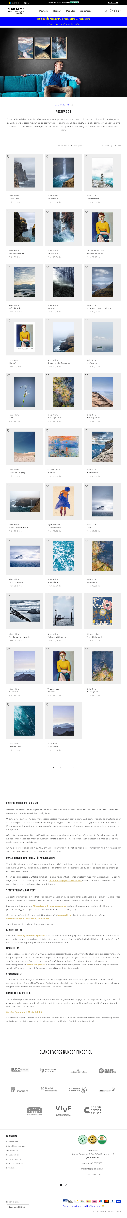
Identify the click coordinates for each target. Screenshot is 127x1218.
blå (72, 105)
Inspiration (85, 11)
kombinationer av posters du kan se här (27, 919)
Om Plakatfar (12, 1150)
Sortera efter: (63, 146)
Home (56, 105)
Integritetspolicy (13, 1159)
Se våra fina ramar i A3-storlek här (24, 1012)
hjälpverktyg (64, 915)
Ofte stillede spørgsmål (16, 1146)
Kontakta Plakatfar (14, 1163)
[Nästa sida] (73, 767)
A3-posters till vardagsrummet (49, 906)
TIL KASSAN (113, 3)
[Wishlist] (111, 10)
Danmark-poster (36, 965)
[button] (15, 3)
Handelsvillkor (12, 1155)
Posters (43, 11)
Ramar (57, 11)
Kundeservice (12, 1142)
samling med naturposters (31, 935)
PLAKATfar (102, 1211)
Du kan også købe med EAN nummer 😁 (83, 1206)
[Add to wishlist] (8, 156)
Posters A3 (64, 105)
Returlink (10, 1168)
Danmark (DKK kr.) (17, 1207)
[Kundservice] (115, 11)
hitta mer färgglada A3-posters (65, 880)
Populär (70, 11)
